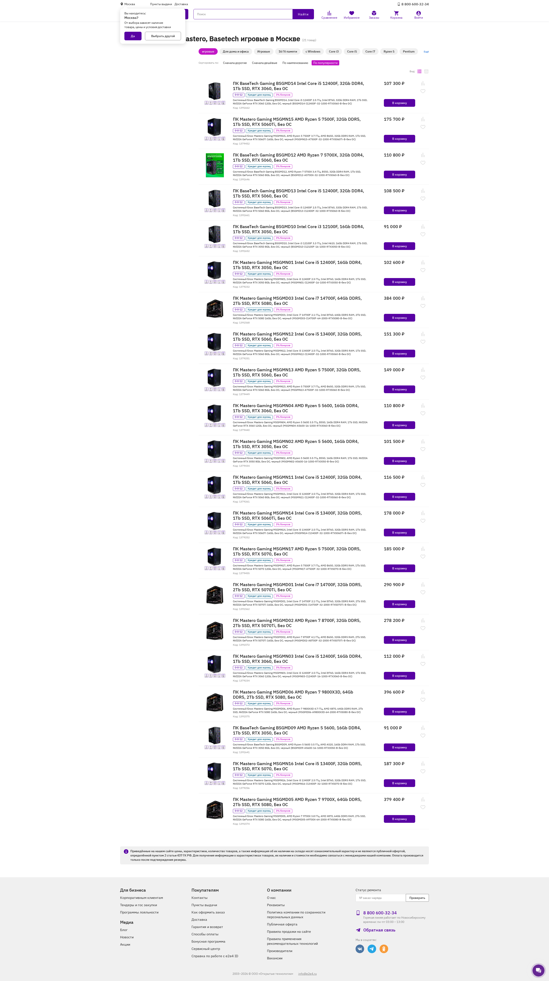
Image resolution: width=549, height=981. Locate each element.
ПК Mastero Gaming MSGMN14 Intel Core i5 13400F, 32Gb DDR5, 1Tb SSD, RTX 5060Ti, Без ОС (297, 515)
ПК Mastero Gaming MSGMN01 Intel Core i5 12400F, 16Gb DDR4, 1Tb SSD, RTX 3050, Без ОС (297, 265)
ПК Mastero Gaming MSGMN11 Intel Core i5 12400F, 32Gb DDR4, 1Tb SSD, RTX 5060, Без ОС (297, 480)
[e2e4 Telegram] (372, 949)
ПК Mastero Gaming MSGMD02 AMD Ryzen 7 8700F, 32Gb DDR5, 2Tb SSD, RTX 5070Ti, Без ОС (297, 623)
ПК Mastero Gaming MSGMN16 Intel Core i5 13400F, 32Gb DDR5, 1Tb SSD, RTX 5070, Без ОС (297, 766)
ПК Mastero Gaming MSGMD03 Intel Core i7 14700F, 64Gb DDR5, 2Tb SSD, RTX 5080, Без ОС (297, 301)
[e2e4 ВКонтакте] (360, 949)
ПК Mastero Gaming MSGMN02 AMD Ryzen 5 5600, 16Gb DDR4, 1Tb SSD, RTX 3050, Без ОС (296, 444)
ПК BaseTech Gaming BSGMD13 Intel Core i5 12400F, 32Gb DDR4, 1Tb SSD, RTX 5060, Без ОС (298, 193)
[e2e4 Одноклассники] (384, 949)
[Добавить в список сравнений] (422, 83)
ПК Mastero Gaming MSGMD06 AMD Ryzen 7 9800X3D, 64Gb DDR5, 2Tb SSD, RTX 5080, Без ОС (293, 694)
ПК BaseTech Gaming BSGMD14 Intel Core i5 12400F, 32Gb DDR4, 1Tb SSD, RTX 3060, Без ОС (298, 86)
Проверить (417, 898)
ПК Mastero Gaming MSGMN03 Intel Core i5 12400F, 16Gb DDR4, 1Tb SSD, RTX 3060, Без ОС (297, 659)
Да (133, 36)
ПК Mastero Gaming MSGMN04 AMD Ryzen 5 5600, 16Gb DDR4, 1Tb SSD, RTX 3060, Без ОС (296, 408)
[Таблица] (426, 71)
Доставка (181, 4)
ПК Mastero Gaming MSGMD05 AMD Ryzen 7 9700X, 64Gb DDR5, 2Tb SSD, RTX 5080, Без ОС (297, 802)
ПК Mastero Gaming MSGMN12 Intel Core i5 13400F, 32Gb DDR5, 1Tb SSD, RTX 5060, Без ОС (297, 336)
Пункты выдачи (161, 4)
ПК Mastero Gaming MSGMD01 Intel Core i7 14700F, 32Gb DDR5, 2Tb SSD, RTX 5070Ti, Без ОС (297, 587)
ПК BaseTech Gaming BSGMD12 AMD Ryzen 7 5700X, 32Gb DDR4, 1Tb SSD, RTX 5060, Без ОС (298, 157)
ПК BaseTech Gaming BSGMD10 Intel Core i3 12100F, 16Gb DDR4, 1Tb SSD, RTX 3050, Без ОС (298, 229)
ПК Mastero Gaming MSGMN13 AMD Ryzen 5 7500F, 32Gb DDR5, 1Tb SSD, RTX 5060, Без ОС (297, 372)
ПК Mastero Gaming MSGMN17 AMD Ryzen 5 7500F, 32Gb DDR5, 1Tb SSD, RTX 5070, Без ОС (297, 551)
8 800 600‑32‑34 (415, 4)
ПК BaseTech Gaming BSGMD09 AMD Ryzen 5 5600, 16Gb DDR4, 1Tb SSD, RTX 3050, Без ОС (297, 730)
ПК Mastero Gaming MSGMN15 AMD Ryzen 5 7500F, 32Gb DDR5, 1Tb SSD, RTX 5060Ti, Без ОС (297, 122)
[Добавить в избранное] (422, 91)
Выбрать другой (163, 36)
